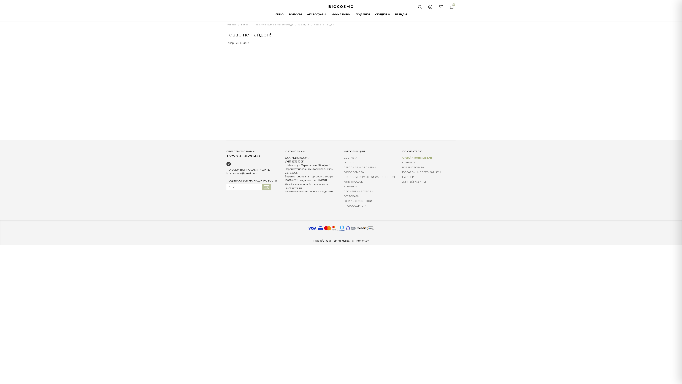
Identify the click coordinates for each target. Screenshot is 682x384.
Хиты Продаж (353, 181)
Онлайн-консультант (418, 157)
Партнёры (409, 176)
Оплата (349, 162)
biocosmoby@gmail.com (242, 173)
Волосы (245, 24)
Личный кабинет (414, 181)
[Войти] (430, 7)
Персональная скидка (360, 167)
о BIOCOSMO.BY (354, 172)
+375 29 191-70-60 (243, 156)
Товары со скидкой (358, 200)
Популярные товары (358, 191)
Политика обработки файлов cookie (370, 176)
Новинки (350, 186)
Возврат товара (413, 167)
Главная (231, 24)
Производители (355, 205)
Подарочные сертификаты (421, 172)
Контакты (409, 162)
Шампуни (303, 24)
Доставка (350, 157)
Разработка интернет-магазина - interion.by (341, 240)
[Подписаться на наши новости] (266, 187)
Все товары (352, 196)
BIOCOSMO (341, 6)
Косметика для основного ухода (274, 24)
